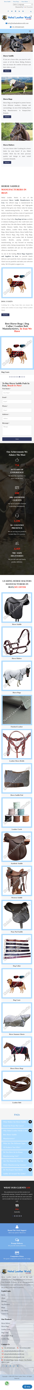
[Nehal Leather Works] (17, 17)
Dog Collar (17, 966)
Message (5, 423)
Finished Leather (17, 727)
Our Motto (4, 1310)
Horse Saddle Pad (17, 795)
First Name (6, 388)
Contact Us (4, 1314)
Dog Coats (7, 301)
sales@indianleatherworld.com (14, 1354)
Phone (5, 406)
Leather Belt (16, 1102)
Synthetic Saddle (17, 863)
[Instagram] (15, 11)
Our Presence (5, 1304)
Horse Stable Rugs (7, 1336)
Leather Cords (17, 829)
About (3, 1298)
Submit (17, 439)
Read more (7, 70)
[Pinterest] (23, 11)
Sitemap (4, 1301)
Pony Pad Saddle (17, 932)
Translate (30, 7)
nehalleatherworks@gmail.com (14, 1357)
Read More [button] (5, 314)
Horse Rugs (16, 1)
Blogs (3, 1307)
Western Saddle (16, 898)
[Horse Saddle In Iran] (17, 42)
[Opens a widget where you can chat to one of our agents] (27, 1387)
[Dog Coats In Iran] (17, 282)
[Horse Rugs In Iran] (17, 86)
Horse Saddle (7, 1)
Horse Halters (24, 1)
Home (3, 1295)
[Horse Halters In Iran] (17, 131)
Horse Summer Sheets (17, 1034)
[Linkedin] (19, 11)
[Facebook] (8, 11)
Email (4, 397)
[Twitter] (12, 11)
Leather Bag (5, 1339)
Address (5, 414)
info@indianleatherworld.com (18, 23)
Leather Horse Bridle (16, 761)
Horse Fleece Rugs (16, 1068)
